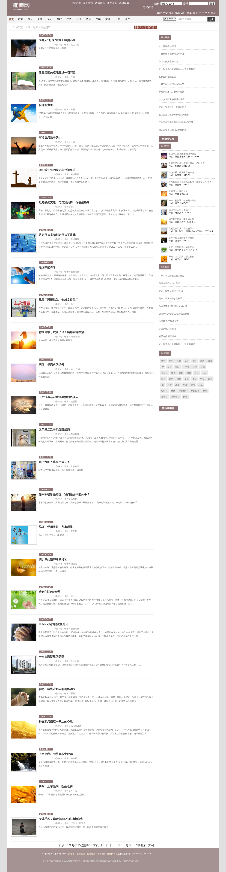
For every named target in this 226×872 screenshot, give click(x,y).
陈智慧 (74, 499)
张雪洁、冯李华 (78, 823)
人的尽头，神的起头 (178, 191)
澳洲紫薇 (75, 174)
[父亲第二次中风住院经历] (23, 438)
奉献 (177, 367)
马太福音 (175, 397)
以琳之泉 (75, 661)
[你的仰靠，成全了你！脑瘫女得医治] (23, 341)
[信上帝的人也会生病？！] (23, 470)
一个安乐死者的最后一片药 (171, 99)
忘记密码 (148, 7)
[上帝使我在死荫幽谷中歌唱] (23, 762)
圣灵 (195, 367)
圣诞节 (164, 373)
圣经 (183, 13)
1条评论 (58, 531)
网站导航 (101, 853)
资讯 (88, 19)
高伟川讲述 (76, 726)
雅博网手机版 (113, 853)
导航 (159, 13)
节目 (78, 19)
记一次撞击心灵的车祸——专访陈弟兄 (177, 69)
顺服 (189, 373)
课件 (127, 19)
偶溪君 (74, 401)
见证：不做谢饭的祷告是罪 (181, 247)
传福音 (164, 397)
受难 (185, 385)
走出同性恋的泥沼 (167, 46)
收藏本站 (100, 3)
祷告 (163, 361)
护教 (69, 19)
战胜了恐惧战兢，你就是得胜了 (58, 299)
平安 (202, 379)
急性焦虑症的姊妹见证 (169, 283)
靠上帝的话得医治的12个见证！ (183, 154)
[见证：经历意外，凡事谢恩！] (23, 535)
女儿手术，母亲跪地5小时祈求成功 (61, 818)
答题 (213, 13)
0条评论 (58, 44)
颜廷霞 (74, 564)
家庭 (107, 19)
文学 (98, 19)
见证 (49, 19)
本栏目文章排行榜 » (145, 27)
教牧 (59, 19)
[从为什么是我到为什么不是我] (23, 243)
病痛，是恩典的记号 (51, 364)
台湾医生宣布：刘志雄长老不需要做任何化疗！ (191, 182)
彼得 (193, 385)
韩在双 (74, 758)
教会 (173, 373)
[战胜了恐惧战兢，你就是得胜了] (23, 308)
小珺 (73, 142)
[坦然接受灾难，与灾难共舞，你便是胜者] (23, 211)
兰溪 (73, 77)
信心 (187, 361)
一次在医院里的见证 (51, 656)
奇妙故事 (75, 466)
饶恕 (171, 379)
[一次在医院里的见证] (23, 665)
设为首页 (88, 3)
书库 (207, 13)
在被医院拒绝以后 (167, 76)
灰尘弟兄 (75, 44)
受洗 (187, 379)
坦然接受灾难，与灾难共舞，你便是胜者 (64, 202)
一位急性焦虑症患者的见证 (171, 54)
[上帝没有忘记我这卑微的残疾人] (23, 405)
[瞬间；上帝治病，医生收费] (23, 795)
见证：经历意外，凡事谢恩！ (57, 526)
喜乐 (196, 373)
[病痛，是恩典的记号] (23, 373)
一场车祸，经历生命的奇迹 (171, 84)
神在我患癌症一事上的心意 (56, 721)
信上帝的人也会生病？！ (54, 461)
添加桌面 (112, 3)
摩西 (173, 391)
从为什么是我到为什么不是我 (57, 234)
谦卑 (177, 385)
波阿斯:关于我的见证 (169, 321)
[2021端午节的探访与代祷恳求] (23, 178)
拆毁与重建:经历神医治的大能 (173, 306)
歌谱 (195, 13)
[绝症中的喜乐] (23, 276)
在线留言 (81, 853)
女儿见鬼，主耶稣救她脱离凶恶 (174, 114)
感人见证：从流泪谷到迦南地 (172, 130)
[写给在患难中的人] (23, 146)
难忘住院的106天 (49, 591)
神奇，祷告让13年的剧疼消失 (57, 689)
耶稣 (200, 385)
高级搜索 (124, 3)
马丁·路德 (75, 369)
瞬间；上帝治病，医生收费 (56, 786)
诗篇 (203, 367)
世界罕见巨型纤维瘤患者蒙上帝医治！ (187, 163)
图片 (201, 13)
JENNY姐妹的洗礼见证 (53, 624)
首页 (11, 19)
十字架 (186, 367)
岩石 (73, 109)
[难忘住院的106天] (23, 600)
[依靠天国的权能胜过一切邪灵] (23, 81)
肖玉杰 (74, 791)
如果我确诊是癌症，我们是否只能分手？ (64, 494)
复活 (202, 361)
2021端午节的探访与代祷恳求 (57, 169)
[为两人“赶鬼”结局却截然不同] (23, 49)
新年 (169, 367)
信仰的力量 (46, 105)
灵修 (39, 19)
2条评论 (58, 466)
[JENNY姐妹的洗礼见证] (23, 633)
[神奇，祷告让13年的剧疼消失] (23, 697)
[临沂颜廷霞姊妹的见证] (23, 568)
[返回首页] (23, 13)
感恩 (171, 361)
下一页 (116, 845)
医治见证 (46, 27)
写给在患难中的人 (50, 137)
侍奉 (185, 397)
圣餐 (179, 361)
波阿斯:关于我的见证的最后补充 (174, 313)
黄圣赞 (74, 531)
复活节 (164, 391)
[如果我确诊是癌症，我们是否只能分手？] (23, 503)
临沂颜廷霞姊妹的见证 (53, 559)
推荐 (177, 13)
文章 (165, 13)
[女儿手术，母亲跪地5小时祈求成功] (23, 827)
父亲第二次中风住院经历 (54, 429)
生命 (194, 379)
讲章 (20, 19)
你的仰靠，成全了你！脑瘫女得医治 (61, 332)
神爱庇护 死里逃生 (167, 336)
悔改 (210, 361)
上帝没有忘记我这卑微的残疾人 (58, 397)
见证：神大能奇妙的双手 (170, 298)
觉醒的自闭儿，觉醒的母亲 (171, 92)
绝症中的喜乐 (47, 267)
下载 (117, 19)
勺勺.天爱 (75, 336)
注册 (156, 3)
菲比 (73, 596)
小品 (204, 373)
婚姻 (181, 373)
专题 (171, 13)
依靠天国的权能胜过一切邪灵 (57, 72)
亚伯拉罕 (183, 391)
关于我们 (71, 853)
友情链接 (91, 853)
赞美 (189, 13)
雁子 (73, 207)
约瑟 (179, 379)
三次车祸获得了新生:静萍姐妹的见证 (176, 122)
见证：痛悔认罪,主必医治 (171, 291)
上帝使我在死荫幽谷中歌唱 (56, 753)
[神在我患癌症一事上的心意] (23, 730)
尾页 (128, 845)
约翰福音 (195, 391)
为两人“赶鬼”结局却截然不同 (57, 40)
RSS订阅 (76, 3)
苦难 (169, 385)
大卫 (210, 379)
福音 (30, 19)
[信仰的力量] (23, 113)
